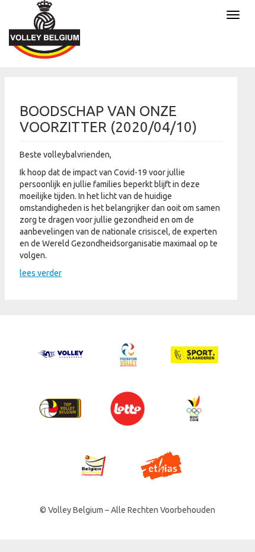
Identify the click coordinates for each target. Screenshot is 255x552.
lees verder (41, 273)
